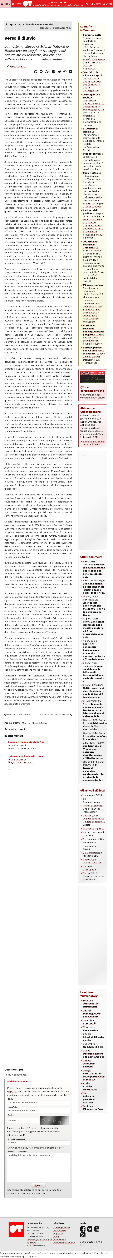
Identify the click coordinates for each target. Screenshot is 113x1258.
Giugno (89, 1063)
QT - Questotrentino (91, 800)
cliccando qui (15, 1135)
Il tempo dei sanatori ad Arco (92, 861)
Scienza (44, 723)
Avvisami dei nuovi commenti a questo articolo (37, 1147)
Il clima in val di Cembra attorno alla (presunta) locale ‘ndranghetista (92, 81)
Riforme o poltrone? (18, 714)
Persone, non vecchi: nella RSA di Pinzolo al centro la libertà (94, 820)
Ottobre (93, 1036)
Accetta (31, 1256)
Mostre (26, 723)
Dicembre (89, 1022)
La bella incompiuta (89, 868)
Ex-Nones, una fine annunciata (93, 841)
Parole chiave (60, 1230)
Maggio (94, 1075)
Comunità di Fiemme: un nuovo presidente (93, 876)
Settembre (93, 1045)
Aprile (90, 1086)
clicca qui (20, 1256)
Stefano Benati (18, 66)
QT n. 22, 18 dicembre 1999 (26, 24)
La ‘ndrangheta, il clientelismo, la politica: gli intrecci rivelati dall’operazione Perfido (93, 139)
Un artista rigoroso (93, 828)
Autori (56, 1236)
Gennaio (91, 1013)
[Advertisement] (38, 917)
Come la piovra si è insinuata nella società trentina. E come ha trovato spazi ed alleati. (93, 161)
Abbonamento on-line (64, 1242)
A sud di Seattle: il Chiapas (55, 714)
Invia (40, 1185)
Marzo (88, 1098)
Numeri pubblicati (62, 1227)
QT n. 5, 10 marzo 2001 (22, 762)
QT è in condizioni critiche (92, 388)
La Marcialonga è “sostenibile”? (92, 854)
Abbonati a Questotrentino (90, 409)
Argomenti (59, 1233)
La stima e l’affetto (93, 795)
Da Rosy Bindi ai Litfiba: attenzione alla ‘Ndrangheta (94, 355)
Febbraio (90, 1003)
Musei (35, 723)
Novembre (90, 1029)
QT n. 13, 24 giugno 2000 (23, 748)
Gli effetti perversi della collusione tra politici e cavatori (93, 334)
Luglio (93, 1053)
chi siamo (31, 1242)
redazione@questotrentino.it (40, 1239)
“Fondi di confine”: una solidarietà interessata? (93, 808)
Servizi (49, 24)
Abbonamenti (60, 1239)
